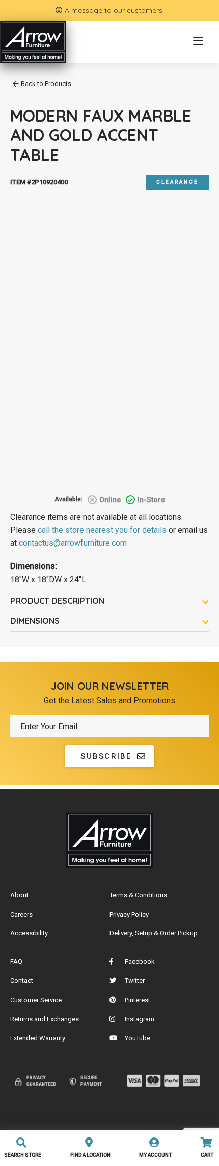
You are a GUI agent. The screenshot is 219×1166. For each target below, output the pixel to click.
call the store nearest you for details (102, 530)
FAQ (16, 961)
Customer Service (36, 1000)
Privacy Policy (129, 914)
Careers (21, 914)
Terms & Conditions (138, 895)
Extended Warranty (37, 1038)
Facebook (140, 961)
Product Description (57, 601)
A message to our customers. (113, 10)
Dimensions (35, 621)
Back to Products (46, 84)
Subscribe (105, 756)
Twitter (135, 980)
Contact (21, 980)
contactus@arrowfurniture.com (73, 543)
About (19, 895)
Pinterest (137, 1000)
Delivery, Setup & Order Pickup (154, 933)
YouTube (137, 1038)
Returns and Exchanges (44, 1019)
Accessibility (29, 933)
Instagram (139, 1019)
